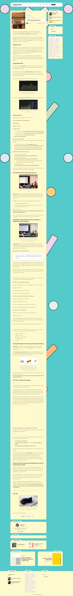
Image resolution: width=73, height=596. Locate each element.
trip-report (58, 56)
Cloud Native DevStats (29, 71)
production (27, 588)
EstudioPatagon (39, 594)
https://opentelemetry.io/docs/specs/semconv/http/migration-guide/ (26, 165)
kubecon (27, 579)
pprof (41, 353)
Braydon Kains (15, 346)
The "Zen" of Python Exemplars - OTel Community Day (22, 428)
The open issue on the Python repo (21, 440)
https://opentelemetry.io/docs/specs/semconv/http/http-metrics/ (26, 158)
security (33, 588)
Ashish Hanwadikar (29, 452)
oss (31, 586)
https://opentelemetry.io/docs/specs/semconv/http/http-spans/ (25, 155)
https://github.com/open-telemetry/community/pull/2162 (34, 133)
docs (57, 42)
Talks (43, 4)
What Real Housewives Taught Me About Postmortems (16, 582)
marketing (58, 45)
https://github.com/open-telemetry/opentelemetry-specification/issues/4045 (28, 148)
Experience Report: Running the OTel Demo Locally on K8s (27, 559)
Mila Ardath (33, 51)
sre (51, 54)
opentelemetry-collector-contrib (24, 97)
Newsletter (57, 47)
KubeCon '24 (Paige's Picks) (56, 17)
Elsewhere (46, 4)
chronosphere (57, 40)
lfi (31, 579)
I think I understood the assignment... (38, 544)
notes (51, 49)
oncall (27, 586)
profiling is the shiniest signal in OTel (21, 351)
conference (29, 15)
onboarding (56, 49)
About (41, 4)
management (52, 45)
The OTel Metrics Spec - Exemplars (21, 442)
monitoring (52, 47)
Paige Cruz (35, 428)
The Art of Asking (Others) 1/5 (56, 21)
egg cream (30, 40)
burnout (33, 574)
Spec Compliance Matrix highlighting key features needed (25, 445)
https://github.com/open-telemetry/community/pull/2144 (33, 131)
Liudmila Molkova (16, 243)
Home (38, 4)
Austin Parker (23, 65)
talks (55, 54)
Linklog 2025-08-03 (11, 574)
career (52, 40)
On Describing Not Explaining (55, 13)
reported (30, 347)
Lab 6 (15, 431)
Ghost (36, 594)
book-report (28, 574)
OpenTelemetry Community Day (24, 33)
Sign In (53, 4)
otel (33, 516)
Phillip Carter (15, 193)
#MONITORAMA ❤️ (20, 544)
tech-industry (52, 56)
